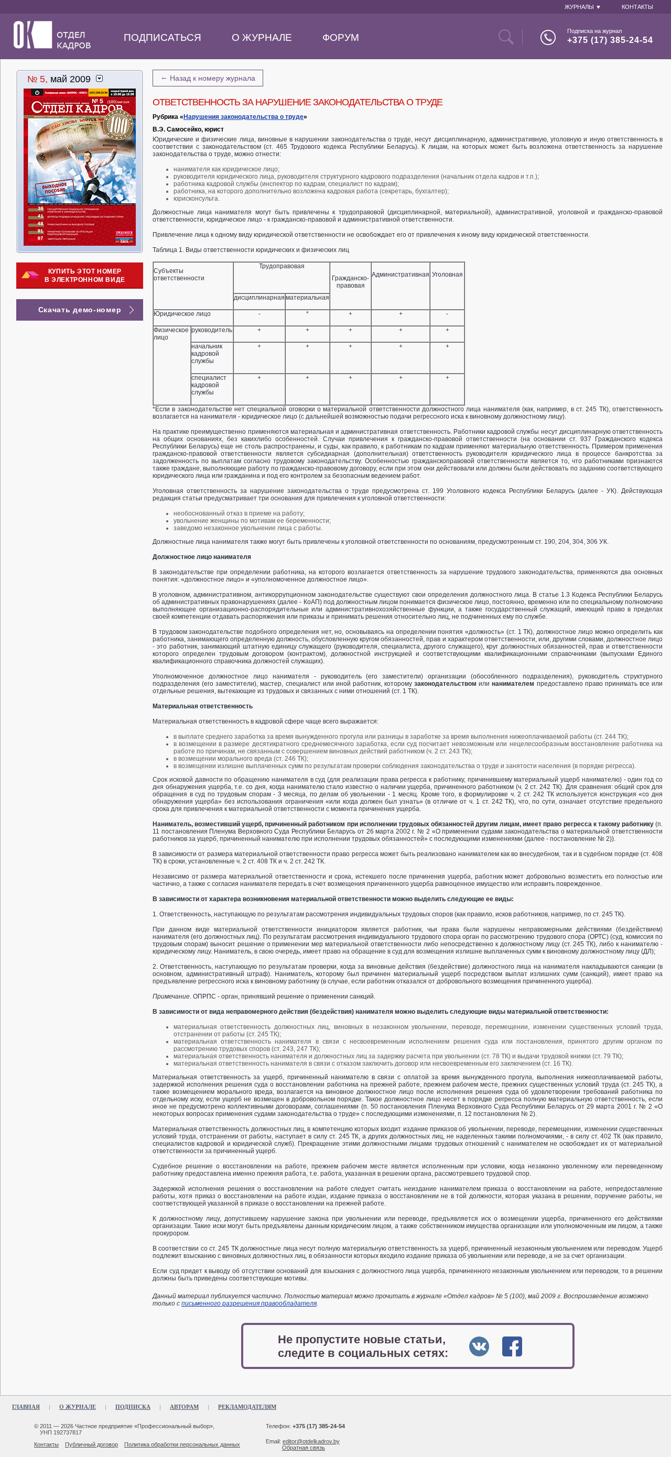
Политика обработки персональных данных (182, 1444)
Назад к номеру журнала (207, 77)
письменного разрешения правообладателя (249, 1303)
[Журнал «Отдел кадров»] (52, 47)
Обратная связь (303, 1447)
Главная (26, 1407)
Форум (340, 37)
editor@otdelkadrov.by (311, 1441)
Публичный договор (91, 1444)
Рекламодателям (247, 1407)
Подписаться (162, 37)
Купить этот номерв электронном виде (85, 275)
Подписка (132, 1407)
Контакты (46, 1444)
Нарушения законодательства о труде (243, 116)
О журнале (262, 37)
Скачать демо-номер (80, 309)
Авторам (184, 1407)
